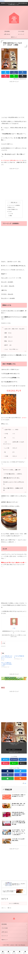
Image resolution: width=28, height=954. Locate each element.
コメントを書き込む (14, 903)
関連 (11, 215)
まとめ (9, 211)
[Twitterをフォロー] (20, 771)
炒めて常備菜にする (13, 209)
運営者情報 (4, 924)
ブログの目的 (5, 928)
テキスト (2, 1)
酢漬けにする (11, 207)
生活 (3, 687)
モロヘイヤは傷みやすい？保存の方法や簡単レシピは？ (6, 664)
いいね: (11, 213)
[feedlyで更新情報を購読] (7, 778)
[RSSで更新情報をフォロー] (20, 778)
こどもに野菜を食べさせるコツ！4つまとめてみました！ (6, 657)
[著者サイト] (7, 771)
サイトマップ (5, 935)
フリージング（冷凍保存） (14, 205)
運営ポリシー (5, 939)
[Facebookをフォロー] (7, 774)
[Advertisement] (14, 96)
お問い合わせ (5, 932)
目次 (12, 202)
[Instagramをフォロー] (20, 774)
